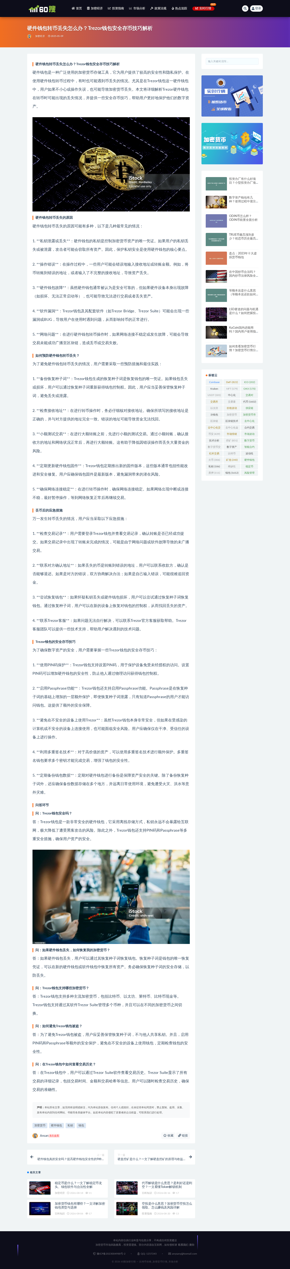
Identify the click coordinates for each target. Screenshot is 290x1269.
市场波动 (249, 435)
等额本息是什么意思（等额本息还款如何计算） (242, 294)
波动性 (249, 454)
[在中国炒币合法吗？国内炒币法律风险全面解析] (216, 276)
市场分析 (139, 8)
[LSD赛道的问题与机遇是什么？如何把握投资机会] (216, 314)
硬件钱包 (56, 1125)
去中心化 (249, 422)
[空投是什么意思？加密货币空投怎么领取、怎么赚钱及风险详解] (127, 1208)
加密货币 (39, 1125)
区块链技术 (231, 422)
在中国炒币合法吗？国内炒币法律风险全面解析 (242, 275)
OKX (249, 388)
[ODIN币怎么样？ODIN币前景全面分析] (216, 221)
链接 (184, 1135)
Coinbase (214, 383)
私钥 (70, 1125)
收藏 (170, 1135)
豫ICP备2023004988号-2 (111, 1253)
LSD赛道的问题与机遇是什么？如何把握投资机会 (243, 313)
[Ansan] (29, 36)
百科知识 (147, 1193)
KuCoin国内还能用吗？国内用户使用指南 (242, 331)
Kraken (214, 389)
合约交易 (249, 428)
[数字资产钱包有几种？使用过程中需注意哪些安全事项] (216, 202)
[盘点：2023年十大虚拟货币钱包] (216, 258)
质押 (214, 473)
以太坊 (214, 409)
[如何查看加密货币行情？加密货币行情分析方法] (216, 351)
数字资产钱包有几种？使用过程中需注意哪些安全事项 (242, 201)
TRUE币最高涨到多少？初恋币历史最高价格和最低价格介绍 (242, 238)
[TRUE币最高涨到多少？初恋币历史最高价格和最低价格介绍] (216, 239)
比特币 (232, 454)
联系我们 (183, 1245)
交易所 (214, 402)
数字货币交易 (214, 448)
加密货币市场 (249, 415)
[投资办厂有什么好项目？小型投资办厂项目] (216, 183)
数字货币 (249, 441)
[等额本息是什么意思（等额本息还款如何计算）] (216, 295)
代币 (249, 401)
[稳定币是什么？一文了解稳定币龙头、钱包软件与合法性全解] (40, 1188)
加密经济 (97, 8)
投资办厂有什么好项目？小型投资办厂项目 (242, 182)
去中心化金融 (231, 428)
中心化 (232, 396)
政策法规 (160, 8)
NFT (232, 388)
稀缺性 (232, 467)
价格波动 (232, 409)
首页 (79, 8)
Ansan (49, 1135)
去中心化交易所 (214, 428)
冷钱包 (214, 415)
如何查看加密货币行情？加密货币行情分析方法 (242, 350)
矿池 (232, 460)
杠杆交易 (214, 454)
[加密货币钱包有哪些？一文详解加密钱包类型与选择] (40, 1208)
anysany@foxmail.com (184, 1253)
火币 (214, 460)
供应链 (249, 409)
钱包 (81, 1125)
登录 (258, 8)
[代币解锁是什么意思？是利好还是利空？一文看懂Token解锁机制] (127, 1188)
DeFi (232, 382)
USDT (214, 395)
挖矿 (232, 440)
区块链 (214, 422)
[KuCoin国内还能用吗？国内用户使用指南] (216, 332)
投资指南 (118, 8)
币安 (214, 434)
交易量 (232, 402)
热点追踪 (181, 8)
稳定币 (249, 467)
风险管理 (249, 474)
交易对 (249, 396)
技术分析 (214, 441)
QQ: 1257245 (149, 1253)
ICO (249, 382)
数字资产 (232, 448)
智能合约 (249, 448)
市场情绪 (232, 435)
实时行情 (205, 8)
